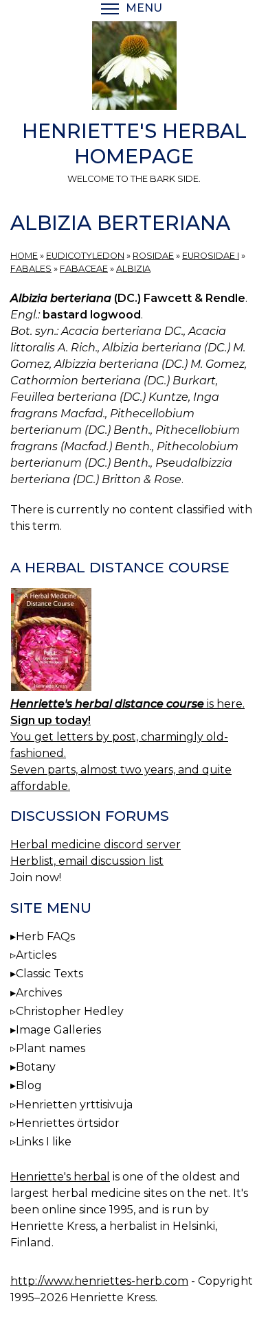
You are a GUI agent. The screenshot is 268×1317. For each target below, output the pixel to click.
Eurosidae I (210, 255)
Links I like (43, 1141)
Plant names (50, 1048)
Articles (36, 954)
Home (24, 255)
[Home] (134, 68)
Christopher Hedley (70, 1011)
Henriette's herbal (60, 1176)
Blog (29, 1085)
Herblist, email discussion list (87, 860)
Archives (39, 992)
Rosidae (153, 255)
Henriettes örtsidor (68, 1123)
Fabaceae (84, 269)
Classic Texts (49, 973)
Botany (36, 1066)
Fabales (31, 269)
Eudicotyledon (85, 255)
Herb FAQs (45, 936)
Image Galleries (58, 1029)
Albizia (133, 269)
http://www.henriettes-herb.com (99, 1280)
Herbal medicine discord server (95, 844)
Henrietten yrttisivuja (74, 1104)
